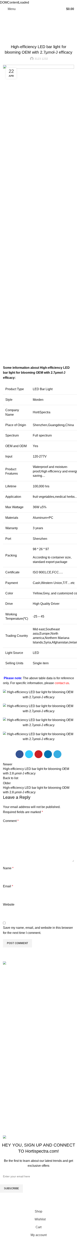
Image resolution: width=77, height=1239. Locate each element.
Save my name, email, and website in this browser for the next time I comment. (38, 930)
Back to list (10, 778)
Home (6, 32)
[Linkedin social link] (48, 754)
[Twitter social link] (29, 754)
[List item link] (38, 988)
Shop (6, 1021)
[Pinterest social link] (38, 754)
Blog (16, 32)
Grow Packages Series (19, 1120)
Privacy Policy (13, 1082)
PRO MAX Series (15, 1098)
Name (8, 868)
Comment (11, 821)
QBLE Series (12, 1113)
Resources (10, 1028)
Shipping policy (14, 1067)
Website (8, 904)
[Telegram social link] (57, 754)
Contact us (10, 1043)
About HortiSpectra (16, 1036)
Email (8, 886)
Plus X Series (12, 1106)
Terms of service (14, 1074)
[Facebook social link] (19, 754)
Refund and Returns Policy (22, 1060)
